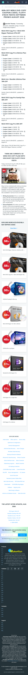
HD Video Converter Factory (2, 564)
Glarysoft (2, 586)
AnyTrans (2, 558)
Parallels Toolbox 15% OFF (14, 518)
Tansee (2, 594)
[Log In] (26, 2)
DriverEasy (2, 551)
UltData (2, 556)
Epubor (2, 598)
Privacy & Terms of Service (12, 660)
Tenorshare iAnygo (2, 562)
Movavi (2, 573)
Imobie (2, 592)
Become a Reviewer (2, 630)
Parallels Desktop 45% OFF (14, 513)
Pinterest (22, 568)
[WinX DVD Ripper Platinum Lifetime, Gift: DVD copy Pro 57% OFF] (14, 240)
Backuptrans (2, 590)
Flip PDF (5, 472)
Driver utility (22, 439)
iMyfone (2, 584)
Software (10, 487)
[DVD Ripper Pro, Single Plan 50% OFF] (14, 387)
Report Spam (2, 624)
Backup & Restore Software (14, 454)
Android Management (14, 445)
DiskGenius (2, 560)
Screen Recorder (21, 469)
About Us (2, 608)
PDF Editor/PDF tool (19, 481)
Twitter (18, 568)
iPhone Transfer (21, 457)
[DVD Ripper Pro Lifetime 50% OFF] (14, 412)
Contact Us (2, 616)
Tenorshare (2, 575)
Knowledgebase (2, 626)
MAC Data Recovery (8, 481)
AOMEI (2, 580)
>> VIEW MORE (14, 522)
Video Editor (6, 439)
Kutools (2, 571)
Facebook (11, 568)
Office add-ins (13, 439)
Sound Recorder (14, 475)
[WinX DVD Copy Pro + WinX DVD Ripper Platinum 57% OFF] (14, 264)
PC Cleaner (22, 472)
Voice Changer (20, 448)
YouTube (15, 568)
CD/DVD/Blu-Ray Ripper (18, 484)
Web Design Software (14, 490)
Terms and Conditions (14, 540)
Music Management (13, 472)
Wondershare (2, 578)
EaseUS (2, 576)
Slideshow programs (9, 463)
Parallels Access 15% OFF (14, 515)
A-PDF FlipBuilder (2, 602)
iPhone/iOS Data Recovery (9, 457)
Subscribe (22, 535)
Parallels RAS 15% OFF (14, 520)
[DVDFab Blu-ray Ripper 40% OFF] (14, 338)
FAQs (2, 622)
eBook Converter (20, 463)
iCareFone (2, 554)
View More (13, 228)
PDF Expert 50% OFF (14, 511)
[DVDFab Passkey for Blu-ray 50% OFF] (14, 289)
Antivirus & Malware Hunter (9, 493)
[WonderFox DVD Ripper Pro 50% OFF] (14, 363)
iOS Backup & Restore (14, 466)
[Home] (3, 7)
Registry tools (17, 487)
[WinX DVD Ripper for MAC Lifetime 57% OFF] (14, 314)
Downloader (7, 484)
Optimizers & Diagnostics (14, 442)
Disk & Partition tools (9, 460)
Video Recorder (22, 493)
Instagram (8, 568)
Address (2, 614)
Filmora (2, 549)
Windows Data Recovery (14, 451)
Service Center (2, 612)
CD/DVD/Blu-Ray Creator (9, 469)
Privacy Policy (21, 538)
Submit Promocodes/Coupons (2, 628)
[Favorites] (22, 2)
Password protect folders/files (14, 478)
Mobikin (2, 596)
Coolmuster (2, 553)
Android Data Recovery (9, 448)
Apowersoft (2, 600)
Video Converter (20, 460)
